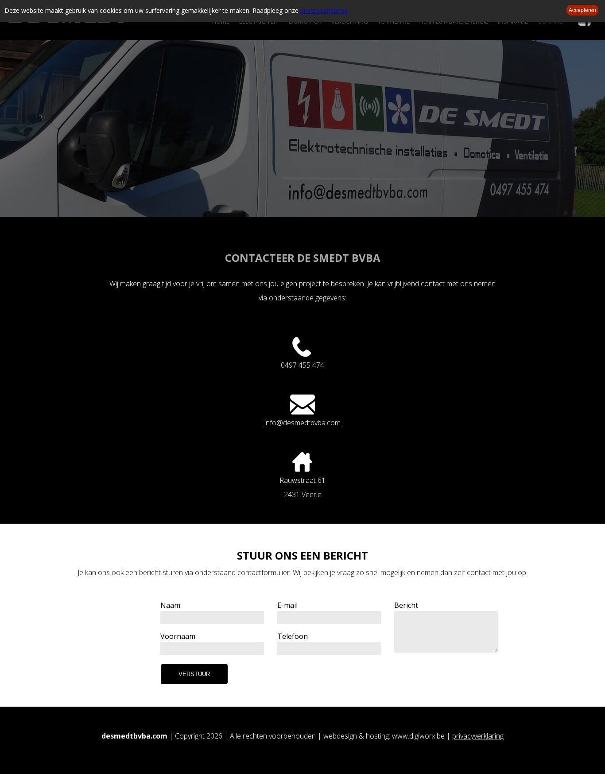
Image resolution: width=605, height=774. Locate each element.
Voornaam (177, 636)
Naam (170, 605)
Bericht (406, 605)
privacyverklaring (324, 10)
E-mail (287, 605)
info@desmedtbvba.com (302, 423)
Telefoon (292, 636)
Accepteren (582, 10)
